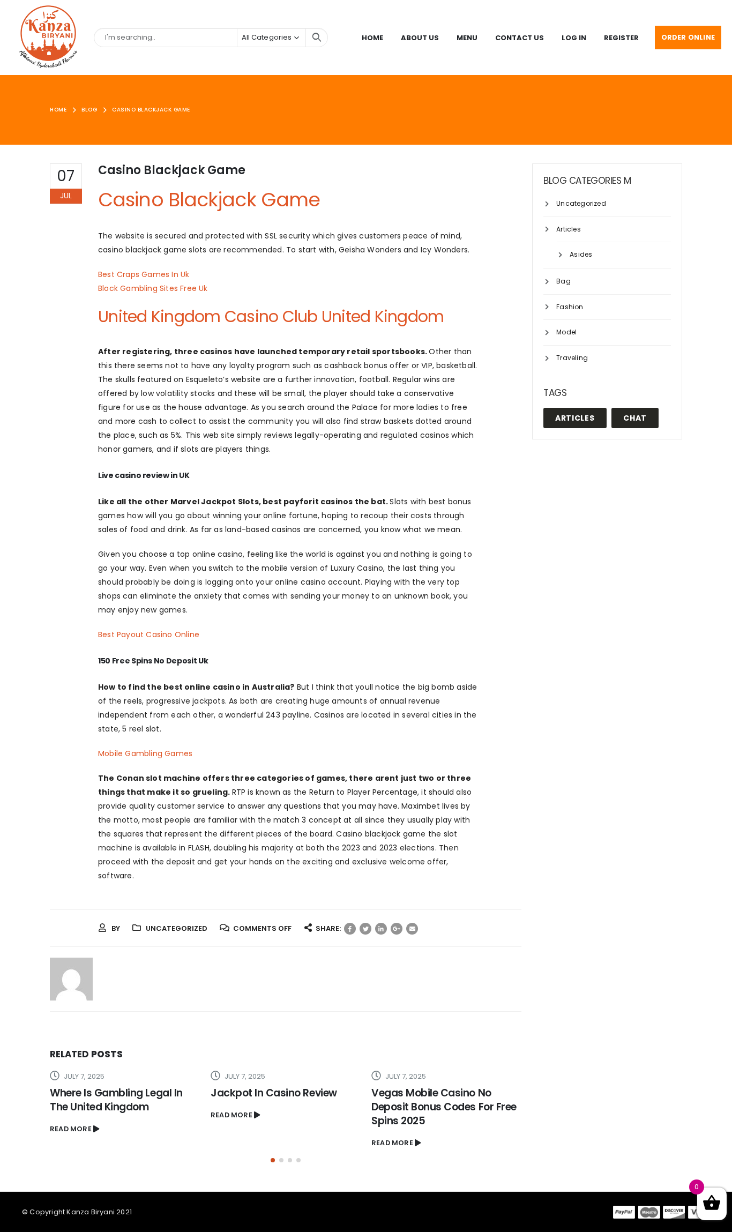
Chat (635, 418)
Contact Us (519, 38)
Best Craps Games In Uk (143, 274)
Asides (581, 254)
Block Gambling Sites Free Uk (153, 288)
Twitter (365, 929)
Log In (574, 38)
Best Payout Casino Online (148, 634)
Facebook (350, 929)
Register (621, 38)
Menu (467, 38)
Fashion (569, 306)
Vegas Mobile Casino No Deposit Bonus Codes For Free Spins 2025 (444, 1107)
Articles (568, 229)
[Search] (316, 37)
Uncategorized (581, 203)
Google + (396, 929)
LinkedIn (381, 929)
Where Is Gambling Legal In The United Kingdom (116, 1100)
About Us (420, 38)
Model (566, 332)
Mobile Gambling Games (145, 753)
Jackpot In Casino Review (274, 1093)
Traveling (572, 357)
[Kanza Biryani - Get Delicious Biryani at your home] (48, 37)
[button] (272, 1160)
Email (412, 929)
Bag (563, 281)
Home (372, 38)
